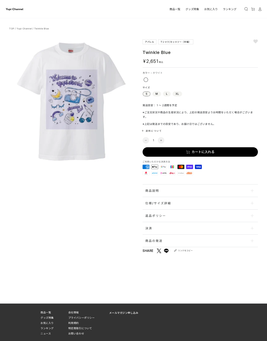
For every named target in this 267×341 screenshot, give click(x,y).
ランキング (47, 328)
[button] (246, 9)
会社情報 (73, 312)
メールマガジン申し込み (123, 312)
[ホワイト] (146, 79)
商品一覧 (46, 312)
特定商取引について (80, 328)
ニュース (46, 333)
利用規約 (73, 322)
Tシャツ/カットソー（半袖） (176, 41)
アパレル (149, 41)
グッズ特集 (47, 317)
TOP (12, 28)
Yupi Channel (24, 28)
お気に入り (47, 322)
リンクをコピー (185, 250)
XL (177, 93)
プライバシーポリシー (81, 317)
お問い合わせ (76, 333)
